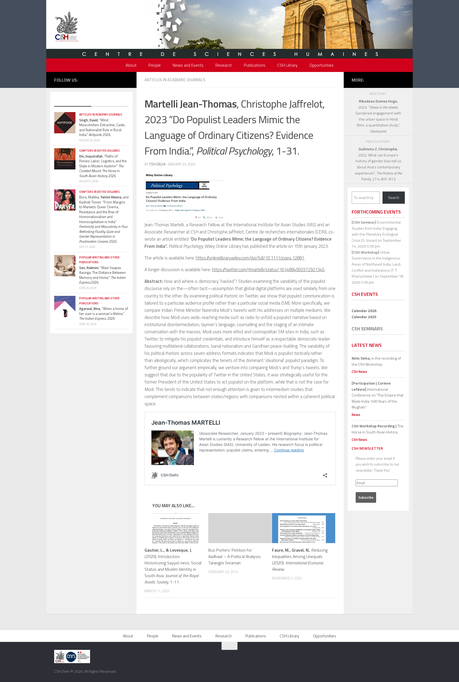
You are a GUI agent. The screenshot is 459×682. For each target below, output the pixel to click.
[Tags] (110, 101)
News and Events (188, 65)
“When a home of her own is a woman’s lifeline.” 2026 (103, 313)
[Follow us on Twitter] (102, 79)
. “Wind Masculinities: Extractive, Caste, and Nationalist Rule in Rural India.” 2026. (102, 127)
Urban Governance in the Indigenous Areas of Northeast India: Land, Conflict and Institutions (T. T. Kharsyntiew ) (376, 264)
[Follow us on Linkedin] (126, 79)
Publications (254, 65)
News (356, 414)
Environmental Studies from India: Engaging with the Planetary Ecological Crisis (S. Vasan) (376, 231)
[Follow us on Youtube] (118, 79)
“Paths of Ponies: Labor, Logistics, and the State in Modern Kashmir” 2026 (103, 166)
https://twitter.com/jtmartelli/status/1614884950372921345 (268, 269)
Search (393, 197)
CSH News (359, 371)
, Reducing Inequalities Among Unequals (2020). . (300, 559)
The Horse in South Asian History (377, 429)
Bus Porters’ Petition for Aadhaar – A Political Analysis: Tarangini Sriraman (234, 556)
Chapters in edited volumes (99, 150)
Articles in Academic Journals (174, 80)
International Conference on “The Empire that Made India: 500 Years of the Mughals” (377, 395)
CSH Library (287, 65)
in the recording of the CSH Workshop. (376, 361)
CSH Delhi (157, 164)
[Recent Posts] (72, 101)
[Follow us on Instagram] (110, 79)
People (154, 65)
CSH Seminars (367, 328)
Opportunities (321, 65)
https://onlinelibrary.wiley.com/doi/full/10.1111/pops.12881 (250, 257)
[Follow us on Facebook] (94, 79)
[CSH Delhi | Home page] (66, 26)
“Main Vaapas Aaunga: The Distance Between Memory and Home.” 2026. (102, 275)
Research (223, 65)
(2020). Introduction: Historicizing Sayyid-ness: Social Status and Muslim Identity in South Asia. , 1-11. (172, 566)
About (131, 65)
